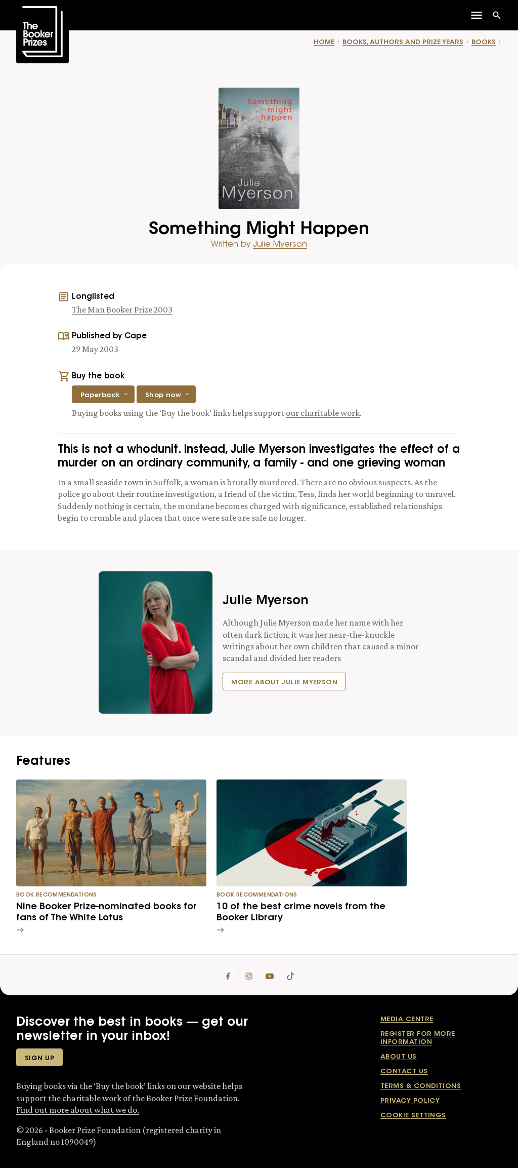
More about (284, 682)
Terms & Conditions (420, 1086)
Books (483, 42)
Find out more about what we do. (77, 1110)
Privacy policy (410, 1101)
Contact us (404, 1071)
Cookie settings (413, 1115)
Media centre (406, 1019)
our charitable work (323, 413)
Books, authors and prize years (402, 42)
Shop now (163, 395)
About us (398, 1057)
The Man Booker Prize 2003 (122, 309)
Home (324, 42)
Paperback (100, 395)
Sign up (39, 1058)
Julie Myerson (280, 245)
